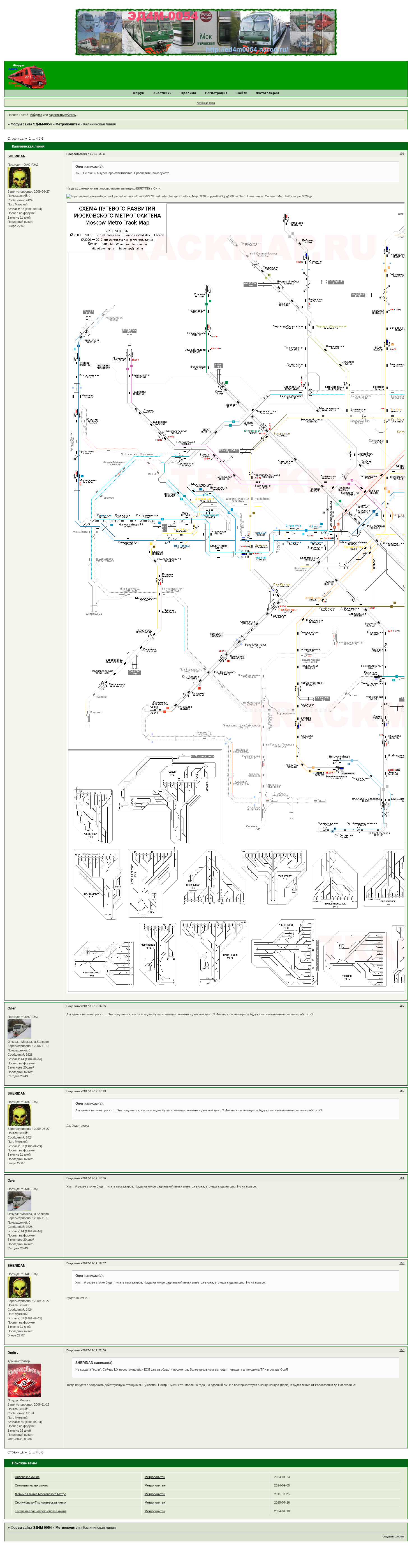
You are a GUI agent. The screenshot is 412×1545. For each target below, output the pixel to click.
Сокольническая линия (31, 1485)
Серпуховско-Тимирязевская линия (40, 1502)
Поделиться (74, 153)
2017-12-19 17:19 (94, 1091)
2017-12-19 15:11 (94, 153)
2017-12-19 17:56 (94, 1178)
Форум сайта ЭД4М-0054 (31, 124)
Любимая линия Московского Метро (40, 1494)
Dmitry (13, 1353)
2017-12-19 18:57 (94, 1263)
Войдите (36, 114)
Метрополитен (67, 124)
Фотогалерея (267, 93)
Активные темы (206, 103)
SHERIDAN (17, 156)
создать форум (393, 1536)
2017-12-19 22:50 (94, 1350)
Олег (12, 1008)
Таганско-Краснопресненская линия (40, 1511)
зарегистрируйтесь (62, 114)
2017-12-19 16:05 (94, 1006)
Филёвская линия (27, 1477)
